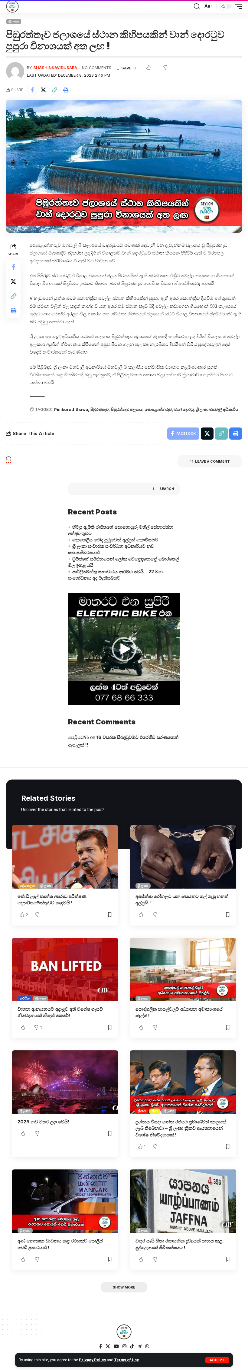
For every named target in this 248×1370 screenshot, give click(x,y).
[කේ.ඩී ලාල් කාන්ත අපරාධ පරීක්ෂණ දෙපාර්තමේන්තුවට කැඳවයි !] (65, 857)
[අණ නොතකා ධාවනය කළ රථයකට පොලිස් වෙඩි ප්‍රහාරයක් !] (65, 1201)
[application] (124, 649)
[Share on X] (43, 90)
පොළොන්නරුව (158, 409)
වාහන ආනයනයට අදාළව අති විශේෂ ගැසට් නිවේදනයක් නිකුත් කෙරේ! (60, 1012)
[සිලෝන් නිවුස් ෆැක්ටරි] (12, 6)
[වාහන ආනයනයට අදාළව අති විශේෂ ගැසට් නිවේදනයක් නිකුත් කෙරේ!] (65, 969)
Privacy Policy (92, 1360)
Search (166, 489)
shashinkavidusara (55, 67)
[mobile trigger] (237, 6)
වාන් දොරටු (184, 409)
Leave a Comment (212, 461)
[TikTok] (132, 1346)
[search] (196, 6)
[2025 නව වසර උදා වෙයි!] (65, 1082)
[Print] (65, 90)
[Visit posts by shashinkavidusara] (15, 71)
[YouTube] (116, 1346)
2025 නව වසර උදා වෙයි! (43, 1122)
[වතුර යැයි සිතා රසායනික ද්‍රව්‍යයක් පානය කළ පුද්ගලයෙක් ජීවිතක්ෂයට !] (183, 1201)
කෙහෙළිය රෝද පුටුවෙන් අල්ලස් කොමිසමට (115, 540)
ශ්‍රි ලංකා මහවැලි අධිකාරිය (217, 409)
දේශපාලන (27, 885)
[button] (124, 649)
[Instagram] (124, 1346)
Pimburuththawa (71, 409)
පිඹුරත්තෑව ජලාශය (126, 409)
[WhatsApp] (147, 1346)
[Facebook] (100, 1346)
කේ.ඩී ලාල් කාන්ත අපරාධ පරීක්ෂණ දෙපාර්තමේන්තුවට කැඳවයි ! (52, 899)
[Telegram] (139, 1346)
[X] (108, 1346)
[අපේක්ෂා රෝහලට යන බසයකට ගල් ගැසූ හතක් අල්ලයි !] (183, 857)
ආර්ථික (25, 998)
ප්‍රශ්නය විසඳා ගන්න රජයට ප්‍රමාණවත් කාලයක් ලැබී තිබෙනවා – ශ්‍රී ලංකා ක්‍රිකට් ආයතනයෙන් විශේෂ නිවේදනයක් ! (180, 1128)
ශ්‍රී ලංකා (13, 21)
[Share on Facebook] (32, 90)
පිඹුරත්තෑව (99, 409)
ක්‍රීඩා (155, 1111)
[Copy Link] (54, 90)
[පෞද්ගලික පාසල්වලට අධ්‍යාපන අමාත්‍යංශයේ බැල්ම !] (183, 969)
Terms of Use (126, 1360)
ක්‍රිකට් (142, 1111)
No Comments (96, 67)
